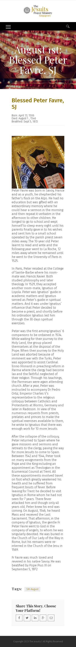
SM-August (32, 589)
